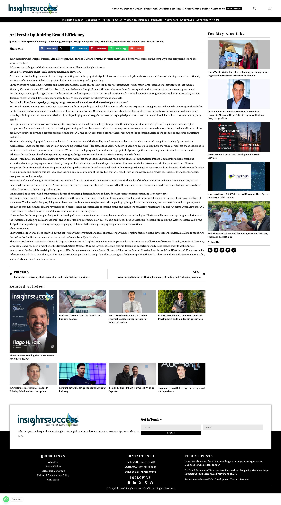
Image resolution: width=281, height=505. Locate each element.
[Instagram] (233, 250)
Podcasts (157, 19)
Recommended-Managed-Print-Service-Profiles (139, 41)
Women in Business (136, 19)
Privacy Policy (133, 8)
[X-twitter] (216, 250)
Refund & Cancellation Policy (191, 8)
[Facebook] (210, 250)
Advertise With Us (207, 19)
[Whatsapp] (6, 499)
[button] (254, 8)
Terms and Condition (157, 8)
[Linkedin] (227, 250)
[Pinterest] (222, 250)
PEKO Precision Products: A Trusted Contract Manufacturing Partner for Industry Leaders (128, 319)
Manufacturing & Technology (45, 41)
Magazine (91, 19)
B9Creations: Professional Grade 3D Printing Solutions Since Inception (29, 389)
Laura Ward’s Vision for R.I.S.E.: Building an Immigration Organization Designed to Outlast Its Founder (238, 73)
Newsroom (171, 19)
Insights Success (72, 19)
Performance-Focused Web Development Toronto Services (217, 479)
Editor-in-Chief (112, 19)
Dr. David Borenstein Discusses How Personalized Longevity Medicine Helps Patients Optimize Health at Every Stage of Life (236, 115)
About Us (117, 8)
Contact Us (218, 8)
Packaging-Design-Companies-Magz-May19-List (87, 41)
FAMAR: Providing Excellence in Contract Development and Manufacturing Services (180, 317)
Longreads (187, 19)
